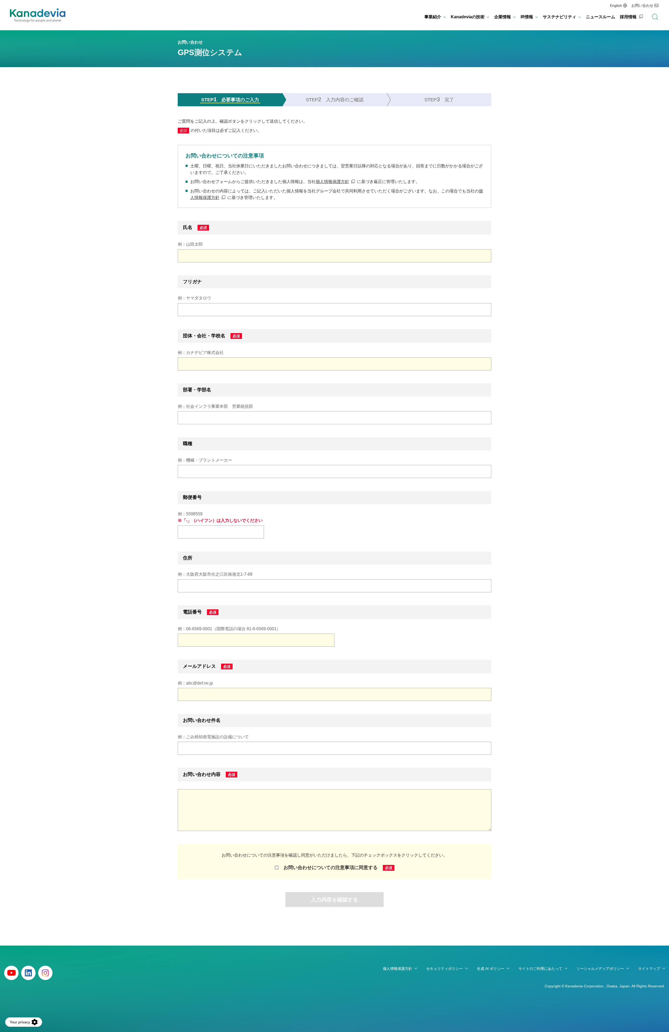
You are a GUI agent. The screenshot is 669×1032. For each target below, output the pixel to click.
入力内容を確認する (334, 900)
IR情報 (527, 17)
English (616, 5)
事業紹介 (432, 17)
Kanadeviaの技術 (468, 17)
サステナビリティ (559, 17)
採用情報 (628, 17)
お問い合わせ (642, 5)
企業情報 (502, 17)
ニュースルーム (600, 17)
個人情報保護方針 (332, 181)
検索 (655, 17)
